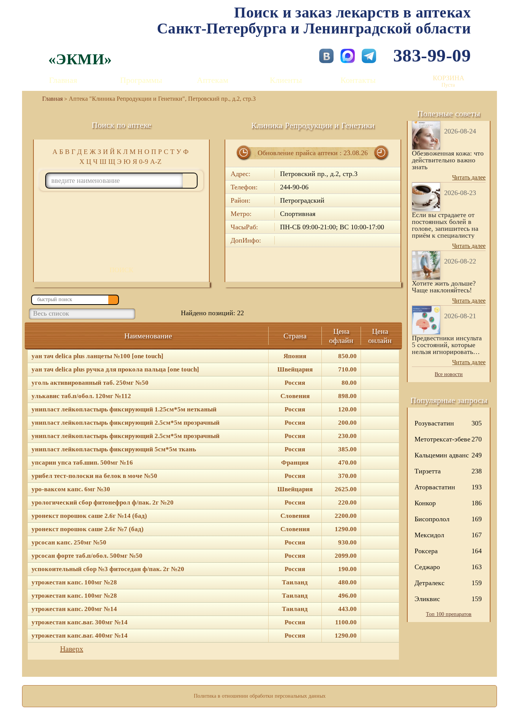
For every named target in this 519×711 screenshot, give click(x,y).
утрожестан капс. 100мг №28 (74, 582)
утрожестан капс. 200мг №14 (74, 609)
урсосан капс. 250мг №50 (69, 542)
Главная (63, 80)
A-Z (155, 161)
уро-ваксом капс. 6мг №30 (71, 489)
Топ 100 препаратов (449, 614)
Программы (141, 80)
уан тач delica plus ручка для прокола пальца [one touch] (115, 369)
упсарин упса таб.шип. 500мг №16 (82, 462)
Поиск (121, 270)
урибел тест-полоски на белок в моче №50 (94, 476)
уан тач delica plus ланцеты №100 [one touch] (97, 356)
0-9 (143, 161)
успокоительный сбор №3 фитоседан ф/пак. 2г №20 (108, 569)
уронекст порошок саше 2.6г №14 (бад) (89, 516)
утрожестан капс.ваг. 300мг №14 (80, 622)
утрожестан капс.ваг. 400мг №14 (80, 635)
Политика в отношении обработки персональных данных (260, 696)
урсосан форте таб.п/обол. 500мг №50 (87, 555)
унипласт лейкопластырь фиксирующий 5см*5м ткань (114, 449)
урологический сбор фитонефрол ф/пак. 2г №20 (103, 502)
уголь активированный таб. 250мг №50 (90, 382)
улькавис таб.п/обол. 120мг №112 (81, 396)
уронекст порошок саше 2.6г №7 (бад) (88, 529)
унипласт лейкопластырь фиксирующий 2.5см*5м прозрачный (126, 422)
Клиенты (286, 80)
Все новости (449, 374)
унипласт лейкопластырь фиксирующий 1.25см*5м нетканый (124, 409)
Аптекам (212, 80)
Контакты (358, 80)
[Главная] (49, 98)
